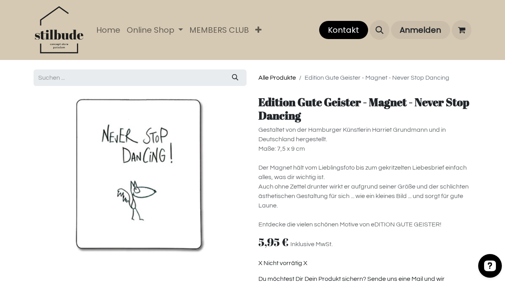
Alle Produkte (277, 78)
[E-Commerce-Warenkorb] (461, 30)
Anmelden (420, 30)
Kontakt (343, 30)
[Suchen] (235, 77)
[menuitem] (108, 30)
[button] (379, 30)
